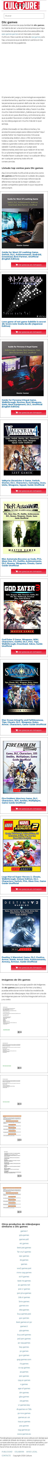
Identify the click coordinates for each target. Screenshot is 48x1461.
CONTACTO (6, 1456)
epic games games (10, 34)
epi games (36, 37)
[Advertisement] (24, 70)
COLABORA (19, 1452)
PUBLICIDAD (7, 1452)
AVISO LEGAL (31, 1452)
